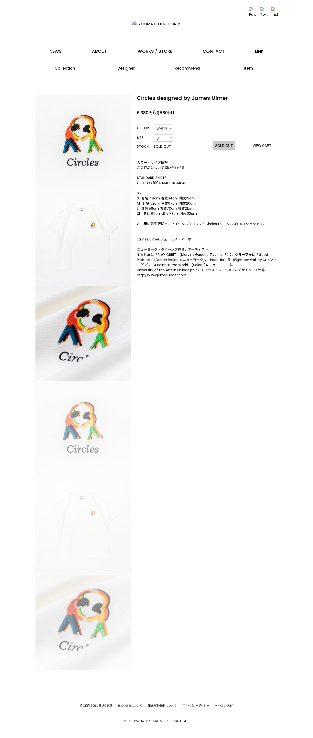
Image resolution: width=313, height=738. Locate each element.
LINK (259, 51)
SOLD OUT (224, 145)
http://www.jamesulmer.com (162, 275)
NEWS (55, 51)
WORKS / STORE (155, 51)
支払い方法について (130, 705)
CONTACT (214, 51)
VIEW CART (262, 145)
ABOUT (99, 51)
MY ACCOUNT (224, 705)
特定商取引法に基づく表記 (96, 705)
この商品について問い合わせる (161, 167)
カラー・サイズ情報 (152, 162)
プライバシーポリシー (195, 705)
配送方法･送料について (162, 705)
